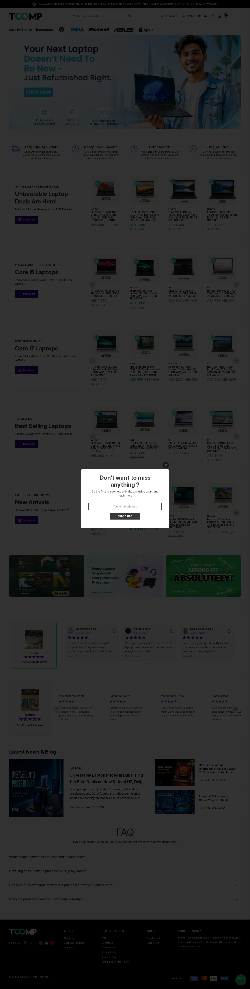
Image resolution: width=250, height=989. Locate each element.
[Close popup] (166, 465)
